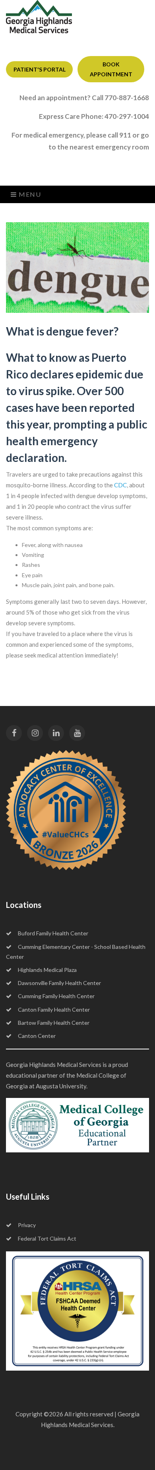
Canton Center (37, 1035)
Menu (29, 194)
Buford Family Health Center (53, 933)
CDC (120, 485)
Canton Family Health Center (54, 1009)
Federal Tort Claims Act (47, 1238)
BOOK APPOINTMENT (111, 69)
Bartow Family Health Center (53, 1022)
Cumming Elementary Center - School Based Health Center (75, 951)
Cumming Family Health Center (56, 996)
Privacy (27, 1225)
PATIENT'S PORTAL (40, 69)
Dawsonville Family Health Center (59, 982)
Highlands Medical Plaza (47, 969)
